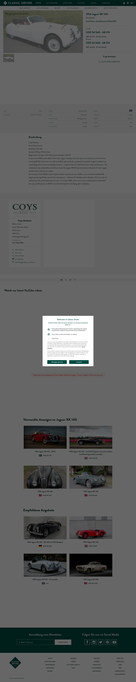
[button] (68, 338)
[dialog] (68, 341)
